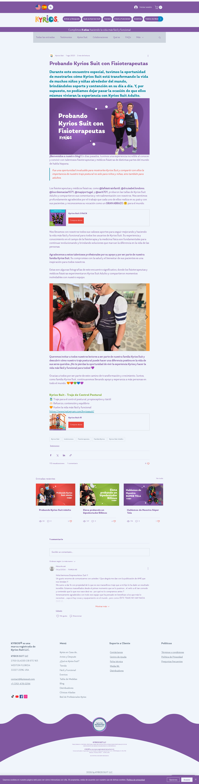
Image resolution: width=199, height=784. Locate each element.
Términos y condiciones (172, 652)
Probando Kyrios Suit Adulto (55, 510)
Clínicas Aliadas (67, 692)
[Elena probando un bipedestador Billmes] (99, 495)
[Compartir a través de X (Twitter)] (57, 455)
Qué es (116, 37)
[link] (159, 7)
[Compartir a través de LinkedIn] (64, 455)
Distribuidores (66, 688)
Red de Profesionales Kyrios (73, 697)
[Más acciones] (148, 55)
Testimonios (66, 37)
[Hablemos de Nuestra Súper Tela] (143, 495)
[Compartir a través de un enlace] (70, 455)
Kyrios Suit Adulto (116, 439)
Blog (62, 684)
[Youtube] (17, 696)
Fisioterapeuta (83, 439)
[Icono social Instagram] (25, 696)
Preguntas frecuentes (172, 662)
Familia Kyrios (99, 439)
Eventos (64, 675)
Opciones (173, 779)
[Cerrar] (195, 780)
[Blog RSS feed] (50, 7)
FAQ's (128, 37)
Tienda (63, 666)
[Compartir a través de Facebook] (50, 455)
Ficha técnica (116, 662)
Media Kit (115, 666)
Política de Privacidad (172, 657)
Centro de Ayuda (118, 657)
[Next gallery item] (146, 317)
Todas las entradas (45, 37)
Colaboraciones (100, 37)
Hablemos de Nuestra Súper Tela (143, 511)
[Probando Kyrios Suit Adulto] (55, 495)
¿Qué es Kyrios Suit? (69, 661)
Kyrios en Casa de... (69, 652)
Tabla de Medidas (68, 679)
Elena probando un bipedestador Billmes (95, 511)
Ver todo (159, 479)
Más (138, 37)
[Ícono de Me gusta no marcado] (57, 616)
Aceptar (187, 779)
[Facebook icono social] (21, 696)
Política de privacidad (136, 779)
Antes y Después (68, 657)
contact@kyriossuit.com (23, 679)
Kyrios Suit (82, 37)
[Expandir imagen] (99, 317)
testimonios (68, 439)
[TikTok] (12, 696)
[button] (159, 37)
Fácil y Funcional (68, 670)
